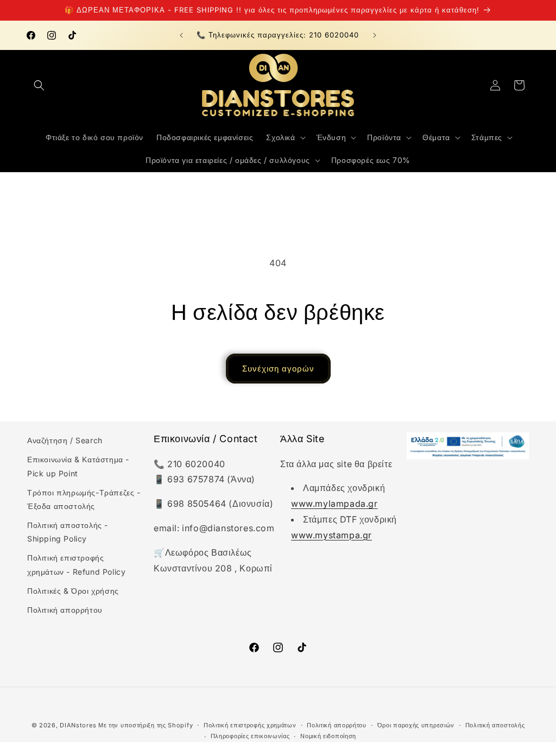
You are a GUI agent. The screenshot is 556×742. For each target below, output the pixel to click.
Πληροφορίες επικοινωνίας (250, 736)
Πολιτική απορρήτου (65, 609)
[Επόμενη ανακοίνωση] (375, 35)
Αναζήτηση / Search (65, 440)
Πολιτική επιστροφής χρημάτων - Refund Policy (76, 564)
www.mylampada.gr (334, 503)
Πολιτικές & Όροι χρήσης (73, 590)
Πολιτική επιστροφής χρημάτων (250, 725)
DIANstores (78, 725)
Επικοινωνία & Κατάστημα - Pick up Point (78, 466)
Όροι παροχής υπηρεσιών (415, 725)
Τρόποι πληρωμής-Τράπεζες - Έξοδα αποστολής (84, 499)
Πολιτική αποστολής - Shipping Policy (67, 531)
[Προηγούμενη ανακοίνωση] (181, 35)
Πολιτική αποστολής (495, 725)
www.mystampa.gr (331, 535)
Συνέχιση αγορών (278, 368)
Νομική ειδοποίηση (328, 736)
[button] (39, 85)
